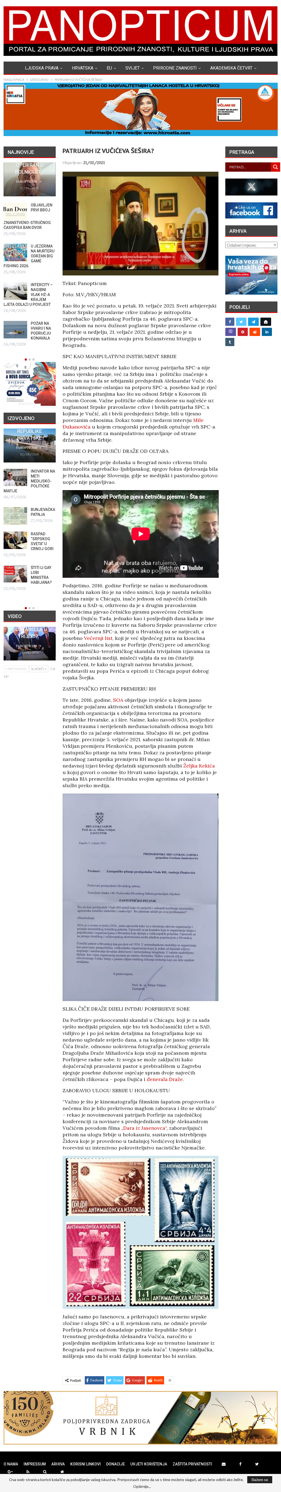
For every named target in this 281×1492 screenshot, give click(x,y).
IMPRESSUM (35, 1464)
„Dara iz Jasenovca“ (144, 1128)
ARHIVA (58, 1464)
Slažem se (259, 1479)
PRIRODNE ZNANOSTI (175, 68)
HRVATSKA (82, 68)
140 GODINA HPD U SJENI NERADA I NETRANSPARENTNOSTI (36, 431)
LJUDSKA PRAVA (41, 68)
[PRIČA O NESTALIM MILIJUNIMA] (15, 506)
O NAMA (11, 1464)
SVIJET (132, 68)
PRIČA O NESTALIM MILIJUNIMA (42, 505)
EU (109, 68)
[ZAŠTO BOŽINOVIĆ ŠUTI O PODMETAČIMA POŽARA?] (15, 247)
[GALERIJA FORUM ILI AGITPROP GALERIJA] (15, 535)
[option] (30, 257)
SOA (118, 700)
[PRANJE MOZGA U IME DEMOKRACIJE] (15, 211)
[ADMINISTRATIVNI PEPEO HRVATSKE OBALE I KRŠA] (15, 284)
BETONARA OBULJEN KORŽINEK (40, 476)
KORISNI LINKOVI (85, 1464)
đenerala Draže (165, 1079)
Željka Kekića (199, 766)
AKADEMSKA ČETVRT (231, 68)
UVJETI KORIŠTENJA (148, 1464)
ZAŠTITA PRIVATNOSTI (192, 1464)
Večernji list (98, 638)
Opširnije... (142, 1486)
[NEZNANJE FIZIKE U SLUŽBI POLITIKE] (15, 568)
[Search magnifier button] (275, 167)
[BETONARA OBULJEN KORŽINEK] (15, 477)
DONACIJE (115, 1464)
